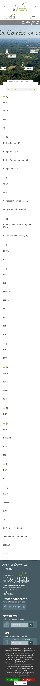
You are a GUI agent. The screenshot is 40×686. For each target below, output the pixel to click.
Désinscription (26, 639)
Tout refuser (29, 680)
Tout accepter (13, 680)
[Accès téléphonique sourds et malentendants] (32, 22)
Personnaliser (20, 683)
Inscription (17, 639)
